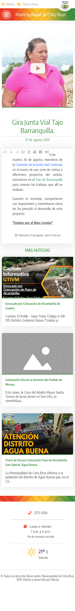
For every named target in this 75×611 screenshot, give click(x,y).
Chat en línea (30, 4)
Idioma (10, 4)
